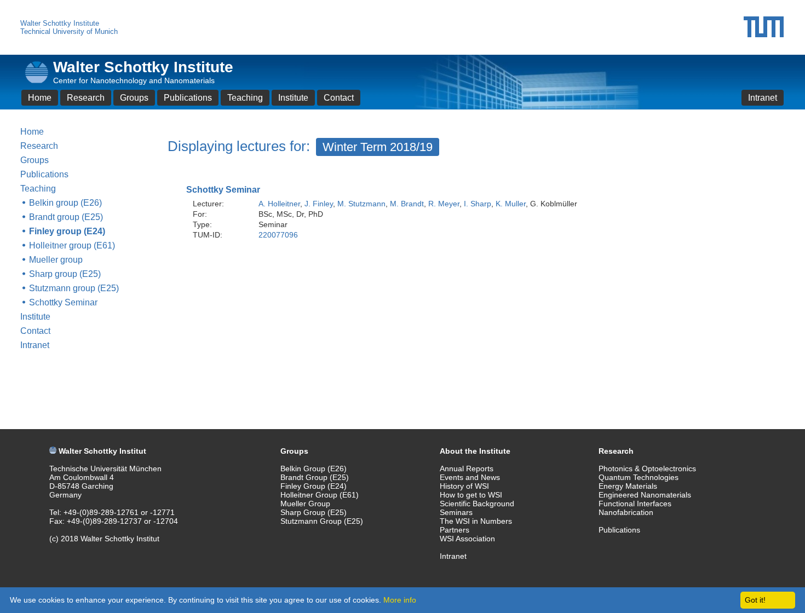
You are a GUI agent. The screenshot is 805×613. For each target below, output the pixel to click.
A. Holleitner (279, 203)
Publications (188, 97)
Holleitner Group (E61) (319, 494)
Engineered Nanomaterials (645, 494)
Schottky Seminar (63, 302)
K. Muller (511, 203)
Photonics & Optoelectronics (647, 468)
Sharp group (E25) (65, 274)
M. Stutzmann (361, 203)
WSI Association (467, 538)
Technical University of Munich (69, 31)
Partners (454, 529)
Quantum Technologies (639, 477)
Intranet (762, 97)
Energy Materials (628, 486)
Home (39, 97)
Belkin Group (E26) (313, 468)
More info (399, 599)
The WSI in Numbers (476, 521)
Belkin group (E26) (65, 202)
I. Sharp (477, 203)
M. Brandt (407, 203)
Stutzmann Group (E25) (321, 521)
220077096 (278, 234)
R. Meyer (443, 203)
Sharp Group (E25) (313, 512)
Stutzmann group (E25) (74, 288)
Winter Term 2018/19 (378, 147)
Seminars (456, 512)
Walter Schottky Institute (59, 23)
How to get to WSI (471, 494)
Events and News (470, 477)
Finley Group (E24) (313, 486)
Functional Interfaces (635, 503)
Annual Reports (466, 468)
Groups (134, 97)
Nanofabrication (626, 512)
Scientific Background (477, 503)
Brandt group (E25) (66, 217)
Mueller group (56, 259)
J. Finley (318, 203)
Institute (293, 97)
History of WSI (464, 486)
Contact (339, 97)
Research (86, 97)
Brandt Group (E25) (314, 477)
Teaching (245, 97)
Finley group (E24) (67, 231)
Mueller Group (305, 503)
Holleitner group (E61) (72, 245)
